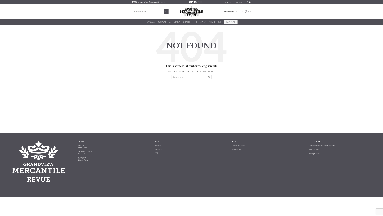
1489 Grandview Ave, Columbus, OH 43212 (148, 2)
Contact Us (158, 149)
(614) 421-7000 (195, 2)
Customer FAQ (237, 149)
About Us (158, 145)
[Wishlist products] (242, 12)
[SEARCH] (166, 11)
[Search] (238, 12)
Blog (156, 153)
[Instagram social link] (247, 2)
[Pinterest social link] (250, 2)
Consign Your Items (238, 145)
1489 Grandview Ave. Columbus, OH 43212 (323, 145)
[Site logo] (192, 11)
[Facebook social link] (245, 2)
